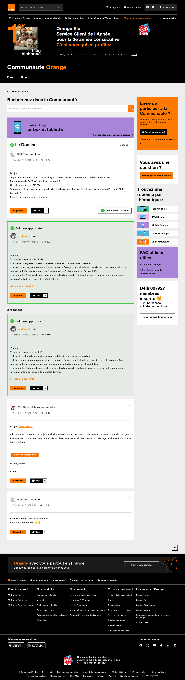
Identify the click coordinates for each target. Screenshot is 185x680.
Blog (24, 77)
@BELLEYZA (25, 426)
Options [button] (124, 144)
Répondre (18, 210)
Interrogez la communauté (156, 175)
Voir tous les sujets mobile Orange (111, 134)
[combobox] (67, 108)
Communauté (36, 67)
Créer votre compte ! (153, 132)
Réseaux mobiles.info (23, 286)
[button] (129, 153)
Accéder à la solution (117, 210)
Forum (11, 77)
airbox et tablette (20, 91)
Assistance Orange (150, 264)
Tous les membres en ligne (157, 316)
